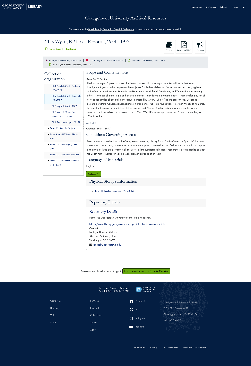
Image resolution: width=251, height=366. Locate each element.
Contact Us (55, 300)
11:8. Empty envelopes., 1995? (66, 122)
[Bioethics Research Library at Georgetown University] (145, 289)
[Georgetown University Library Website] (22, 6)
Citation (169, 50)
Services (94, 300)
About (93, 329)
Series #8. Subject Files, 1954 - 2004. (148, 60)
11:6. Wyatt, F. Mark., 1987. (64, 106)
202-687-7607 (172, 320)
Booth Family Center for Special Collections (111, 29)
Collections (211, 6)
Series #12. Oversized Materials (64, 154)
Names (235, 6)
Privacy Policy (139, 348)
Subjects (223, 6)
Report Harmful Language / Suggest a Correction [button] (146, 271)
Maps (53, 322)
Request (200, 50)
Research (94, 308)
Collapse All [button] (93, 173)
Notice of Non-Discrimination (194, 348)
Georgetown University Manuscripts (65, 60)
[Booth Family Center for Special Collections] (113, 289)
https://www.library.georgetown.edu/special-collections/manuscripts (127, 224)
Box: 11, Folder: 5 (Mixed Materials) (114, 191)
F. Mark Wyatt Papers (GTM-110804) (106, 60)
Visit (52, 315)
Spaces (93, 322)
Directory (55, 308)
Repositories (196, 6)
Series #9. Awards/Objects (62, 128)
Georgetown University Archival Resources (125, 19)
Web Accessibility (171, 348)
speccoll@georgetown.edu (107, 244)
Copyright (154, 348)
